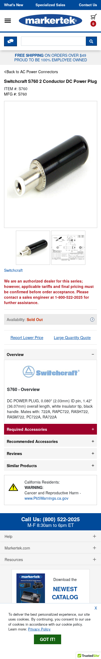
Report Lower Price (27, 337)
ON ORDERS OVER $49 (50, 57)
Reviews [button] (14, 453)
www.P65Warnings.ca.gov (46, 498)
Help (8, 536)
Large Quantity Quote (72, 337)
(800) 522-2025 (61, 519)
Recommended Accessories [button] (32, 441)
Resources (14, 559)
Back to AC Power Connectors (32, 71)
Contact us (88, 4)
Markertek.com (17, 548)
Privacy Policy (39, 629)
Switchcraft (13, 270)
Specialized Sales (50, 4)
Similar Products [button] (22, 465)
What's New (13, 4)
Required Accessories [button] (27, 429)
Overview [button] (15, 354)
